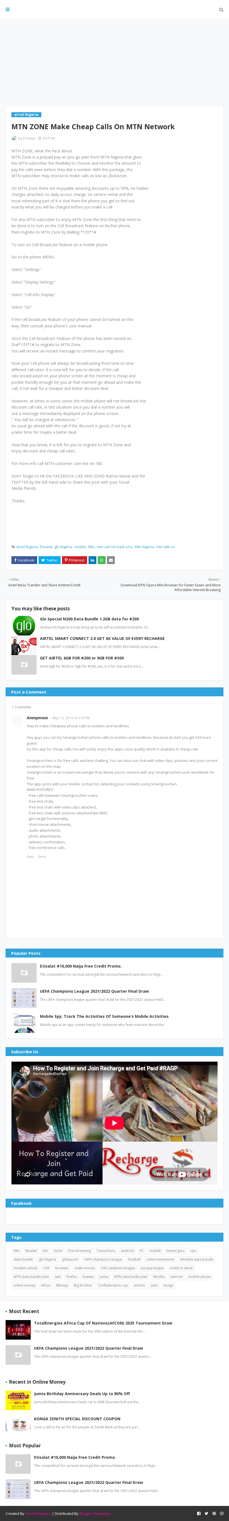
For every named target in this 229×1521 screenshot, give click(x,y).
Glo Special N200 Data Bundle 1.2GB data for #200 (89, 619)
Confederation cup (113, 1285)
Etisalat (46, 546)
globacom (70, 1259)
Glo (45, 1250)
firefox (71, 1276)
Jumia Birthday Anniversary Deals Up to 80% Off (82, 1393)
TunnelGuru (106, 1250)
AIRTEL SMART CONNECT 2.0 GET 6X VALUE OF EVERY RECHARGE (102, 638)
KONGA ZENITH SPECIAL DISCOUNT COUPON (77, 1418)
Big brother (83, 1285)
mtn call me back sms (115, 546)
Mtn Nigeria (144, 546)
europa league (152, 1268)
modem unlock (25, 1268)
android (127, 1250)
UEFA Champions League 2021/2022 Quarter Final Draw (94, 991)
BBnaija (62, 1285)
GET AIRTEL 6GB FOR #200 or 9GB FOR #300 (82, 658)
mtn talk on (165, 546)
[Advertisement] (114, 62)
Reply (30, 856)
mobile (80, 546)
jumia (104, 1276)
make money (85, 1268)
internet (176, 1276)
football (134, 1259)
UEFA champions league (103, 1259)
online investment (160, 1259)
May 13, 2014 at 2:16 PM (71, 718)
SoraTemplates (38, 1513)
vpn (193, 1250)
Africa (45, 1285)
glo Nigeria (63, 546)
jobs (154, 1285)
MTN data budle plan (130, 1276)
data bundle (23, 1259)
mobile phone (200, 1276)
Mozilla (158, 1276)
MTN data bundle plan (31, 1276)
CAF (46, 1268)
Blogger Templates (95, 1513)
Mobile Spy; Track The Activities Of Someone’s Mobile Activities (104, 1016)
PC (142, 1250)
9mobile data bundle (196, 1259)
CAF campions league (118, 1268)
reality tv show (181, 1268)
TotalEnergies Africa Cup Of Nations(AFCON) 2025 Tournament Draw (103, 1323)
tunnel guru (176, 1250)
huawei (88, 1276)
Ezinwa (29, 138)
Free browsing (79, 1250)
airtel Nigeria (27, 546)
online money (24, 1285)
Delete (42, 856)
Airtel (58, 1250)
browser (62, 1268)
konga (168, 1285)
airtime (139, 1285)
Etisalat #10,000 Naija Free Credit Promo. (81, 966)
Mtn (91, 546)
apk (58, 1276)
